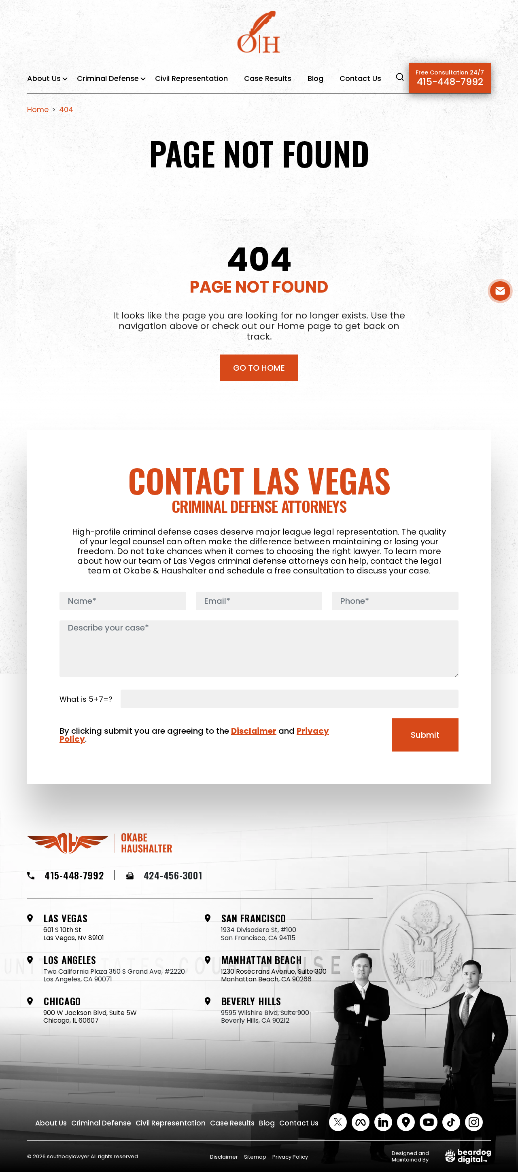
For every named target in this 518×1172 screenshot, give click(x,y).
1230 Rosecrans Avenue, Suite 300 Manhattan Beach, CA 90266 (274, 975)
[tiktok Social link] (451, 1122)
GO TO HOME (259, 368)
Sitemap (255, 1157)
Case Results (267, 78)
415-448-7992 (450, 78)
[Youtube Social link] (428, 1122)
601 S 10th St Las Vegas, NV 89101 (73, 933)
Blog (315, 78)
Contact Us (360, 78)
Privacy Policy (290, 1157)
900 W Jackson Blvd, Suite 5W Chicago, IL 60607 (90, 1016)
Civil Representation (191, 78)
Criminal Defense (108, 78)
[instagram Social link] (474, 1122)
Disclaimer (253, 731)
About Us (44, 78)
